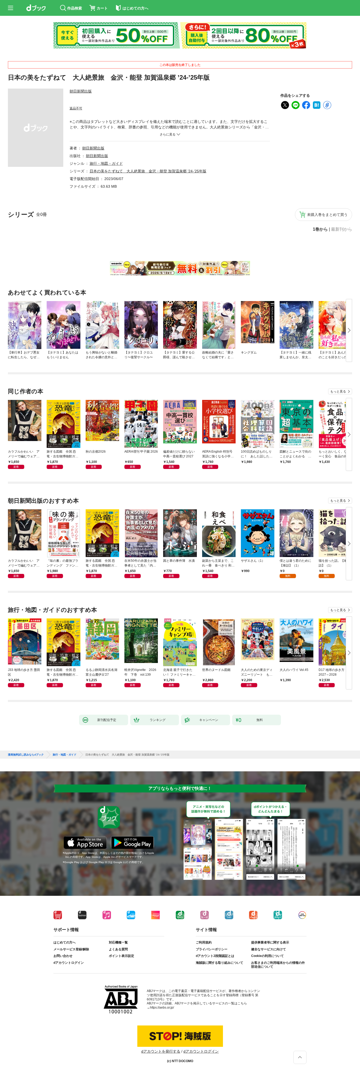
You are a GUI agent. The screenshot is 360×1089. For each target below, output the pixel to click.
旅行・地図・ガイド (106, 163)
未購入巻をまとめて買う (327, 214)
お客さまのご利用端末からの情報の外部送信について (278, 965)
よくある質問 (118, 949)
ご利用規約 (204, 942)
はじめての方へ (64, 942)
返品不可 (76, 108)
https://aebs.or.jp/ (162, 1007)
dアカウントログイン (68, 963)
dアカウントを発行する (160, 1051)
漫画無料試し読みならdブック (26, 754)
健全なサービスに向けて (268, 949)
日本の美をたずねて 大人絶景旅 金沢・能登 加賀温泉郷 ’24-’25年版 (148, 171)
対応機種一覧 (118, 942)
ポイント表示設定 (121, 956)
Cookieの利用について (267, 956)
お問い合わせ (62, 956)
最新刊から (341, 229)
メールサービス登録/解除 (71, 949)
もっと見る (338, 391)
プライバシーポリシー (211, 949)
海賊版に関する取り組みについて (219, 963)
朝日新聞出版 (81, 91)
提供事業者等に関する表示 (270, 942)
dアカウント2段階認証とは (215, 956)
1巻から (320, 229)
